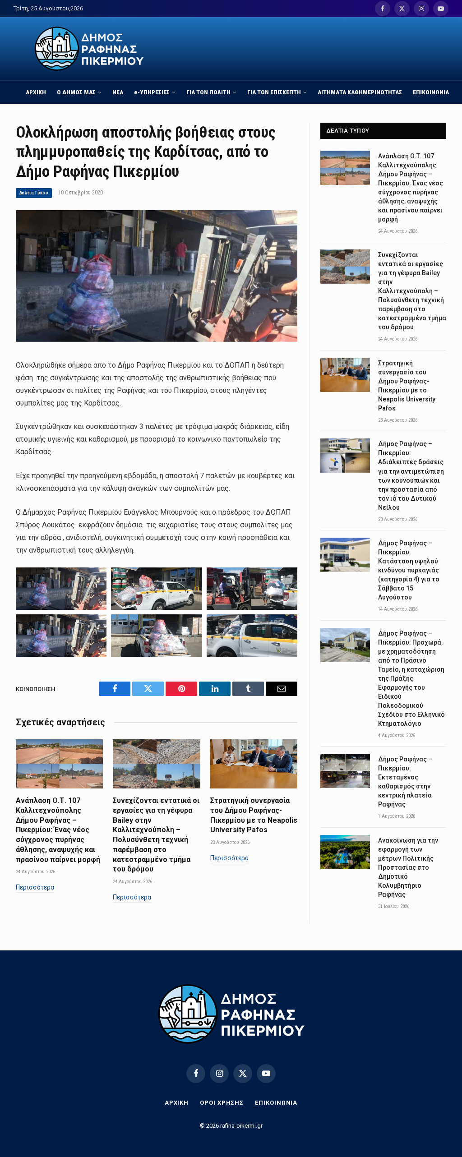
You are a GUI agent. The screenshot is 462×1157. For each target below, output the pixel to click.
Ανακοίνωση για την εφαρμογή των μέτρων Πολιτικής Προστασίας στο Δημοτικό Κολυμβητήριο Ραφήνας (408, 867)
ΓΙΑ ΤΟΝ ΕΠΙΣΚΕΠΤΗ (274, 92)
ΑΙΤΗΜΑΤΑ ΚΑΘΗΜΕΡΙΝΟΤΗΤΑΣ (360, 92)
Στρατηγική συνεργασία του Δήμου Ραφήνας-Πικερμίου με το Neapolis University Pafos (253, 815)
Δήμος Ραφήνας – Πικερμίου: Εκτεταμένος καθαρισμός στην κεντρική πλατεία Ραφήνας (405, 782)
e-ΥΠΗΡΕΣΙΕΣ (152, 92)
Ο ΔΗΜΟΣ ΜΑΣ (76, 92)
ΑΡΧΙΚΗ (36, 92)
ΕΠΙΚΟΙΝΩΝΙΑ (431, 92)
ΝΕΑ (117, 92)
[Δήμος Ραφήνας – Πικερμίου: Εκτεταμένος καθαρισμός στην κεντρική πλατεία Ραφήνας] (345, 771)
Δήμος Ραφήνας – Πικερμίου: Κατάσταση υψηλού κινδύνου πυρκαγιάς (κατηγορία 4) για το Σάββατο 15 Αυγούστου (408, 570)
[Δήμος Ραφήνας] (89, 48)
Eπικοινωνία (276, 1102)
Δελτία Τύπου (33, 192)
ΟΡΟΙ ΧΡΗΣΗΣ (222, 1102)
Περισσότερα (35, 887)
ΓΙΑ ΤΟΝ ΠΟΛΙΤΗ (208, 92)
